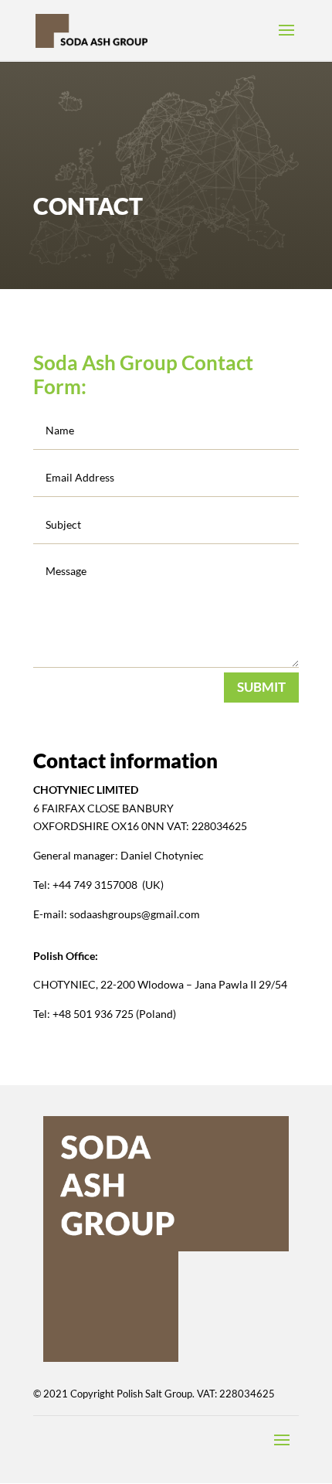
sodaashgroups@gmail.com (135, 914)
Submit (261, 687)
